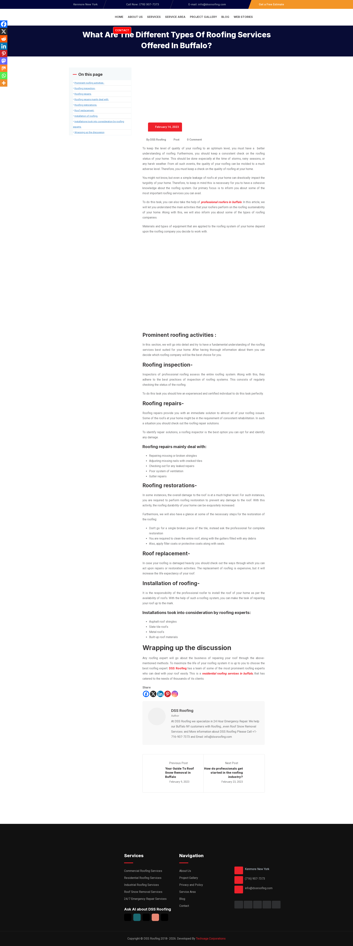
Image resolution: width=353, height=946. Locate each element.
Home (119, 17)
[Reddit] (3, 38)
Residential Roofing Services (142, 878)
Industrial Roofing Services (141, 885)
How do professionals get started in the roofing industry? (223, 773)
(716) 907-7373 (255, 878)
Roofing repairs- (83, 94)
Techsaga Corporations (211, 938)
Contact (122, 30)
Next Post (232, 763)
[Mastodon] (3, 61)
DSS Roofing (158, 139)
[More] (3, 83)
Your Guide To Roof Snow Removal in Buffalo (179, 773)
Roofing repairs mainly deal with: (91, 99)
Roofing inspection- (84, 88)
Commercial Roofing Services (143, 871)
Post (176, 139)
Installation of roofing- (86, 116)
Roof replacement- (84, 110)
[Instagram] (175, 694)
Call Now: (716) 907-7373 (142, 4)
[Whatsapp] (3, 75)
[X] (153, 694)
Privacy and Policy (191, 885)
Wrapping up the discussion (89, 132)
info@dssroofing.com (258, 888)
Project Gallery (203, 17)
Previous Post (178, 763)
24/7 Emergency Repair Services (145, 899)
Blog (225, 17)
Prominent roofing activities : (89, 82)
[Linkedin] (160, 694)
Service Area (175, 17)
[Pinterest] (167, 694)
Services (154, 17)
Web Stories (243, 17)
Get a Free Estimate (271, 4)
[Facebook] (146, 694)
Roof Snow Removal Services (143, 892)
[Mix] (3, 68)
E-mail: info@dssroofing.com (207, 4)
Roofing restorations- (85, 105)
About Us (135, 17)
